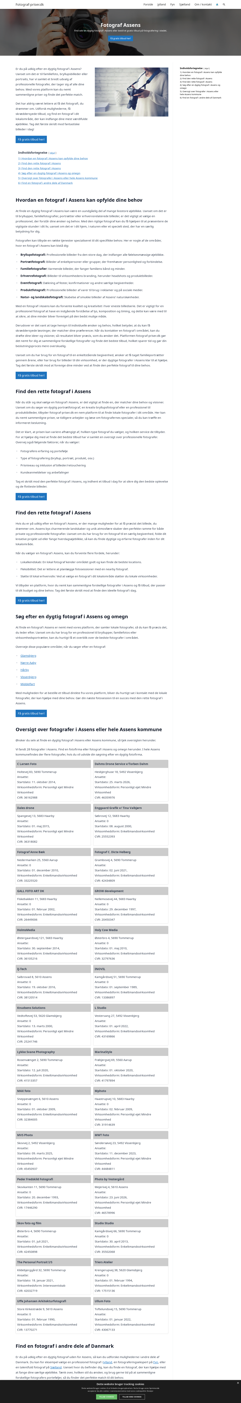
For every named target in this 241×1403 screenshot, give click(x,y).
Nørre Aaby (28, 663)
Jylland (161, 4)
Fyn (172, 4)
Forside (148, 4)
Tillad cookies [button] (106, 1397)
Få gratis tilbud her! (120, 38)
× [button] (238, 1383)
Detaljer (150, 1391)
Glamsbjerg (28, 656)
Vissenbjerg (28, 677)
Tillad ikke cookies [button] (132, 1397)
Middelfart (28, 684)
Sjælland (184, 4)
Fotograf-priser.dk (30, 4)
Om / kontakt (203, 4)
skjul (52, 152)
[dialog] (120, 1391)
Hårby (25, 670)
